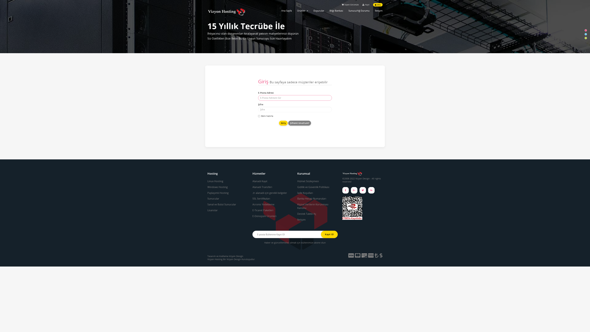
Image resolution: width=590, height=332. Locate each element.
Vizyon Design (236, 256)
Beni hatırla (267, 116)
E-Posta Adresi (266, 92)
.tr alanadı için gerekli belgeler (269, 193)
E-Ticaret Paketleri (262, 210)
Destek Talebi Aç (306, 213)
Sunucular (213, 198)
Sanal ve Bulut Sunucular (221, 204)
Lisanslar (212, 210)
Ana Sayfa (286, 10)
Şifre (260, 104)
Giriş (378, 5)
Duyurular (318, 10)
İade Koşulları (305, 193)
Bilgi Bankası (336, 10)
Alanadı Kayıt (259, 181)
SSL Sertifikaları (261, 198)
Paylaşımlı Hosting (218, 193)
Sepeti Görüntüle (351, 4)
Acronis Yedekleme (263, 204)
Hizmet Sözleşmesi (308, 181)
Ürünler (302, 10)
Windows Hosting (217, 187)
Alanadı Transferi (262, 187)
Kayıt (367, 4)
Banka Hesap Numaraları (311, 198)
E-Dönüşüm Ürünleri (264, 216)
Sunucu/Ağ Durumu (359, 10)
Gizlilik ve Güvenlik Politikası (313, 187)
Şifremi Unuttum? (299, 123)
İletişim (379, 10)
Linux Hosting (215, 181)
